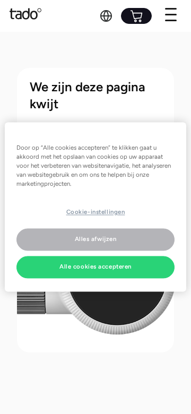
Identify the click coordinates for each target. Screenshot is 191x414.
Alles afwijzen (96, 239)
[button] (106, 16)
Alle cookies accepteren (95, 267)
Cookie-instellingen (95, 212)
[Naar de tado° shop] (136, 16)
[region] (95, 206)
